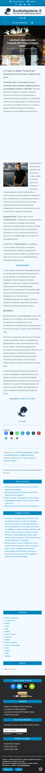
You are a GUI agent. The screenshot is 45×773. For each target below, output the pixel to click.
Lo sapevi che (10, 621)
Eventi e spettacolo (12, 618)
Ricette (7, 640)
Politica (7, 632)
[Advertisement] (22, 137)
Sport (7, 648)
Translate (19, 734)
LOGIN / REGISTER (21, 23)
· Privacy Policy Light (10, 749)
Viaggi (7, 651)
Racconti (8, 637)
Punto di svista (10, 634)
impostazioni (24, 765)
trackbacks (27, 470)
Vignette (8, 656)
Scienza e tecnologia (12, 645)
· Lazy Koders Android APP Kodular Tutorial (18, 712)
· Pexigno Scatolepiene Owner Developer (17, 707)
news (7, 626)
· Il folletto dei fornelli (10, 715)
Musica (22, 51)
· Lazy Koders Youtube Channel (14, 709)
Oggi (6, 629)
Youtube (32, 399)
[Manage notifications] (40, 769)
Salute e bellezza (11, 642)
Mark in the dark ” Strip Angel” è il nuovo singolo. (22, 498)
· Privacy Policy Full (10, 746)
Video (7, 653)
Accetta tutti (7, 769)
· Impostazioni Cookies (11, 744)
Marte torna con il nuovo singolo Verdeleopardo (22, 506)
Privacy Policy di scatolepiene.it (13, 756)
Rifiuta (19, 769)
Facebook (23, 399)
